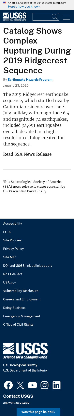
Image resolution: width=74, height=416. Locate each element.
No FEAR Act (12, 274)
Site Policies (12, 240)
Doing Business (14, 308)
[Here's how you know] (37, 5)
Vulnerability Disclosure (20, 291)
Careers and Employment (21, 299)
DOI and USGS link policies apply (27, 266)
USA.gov (9, 282)
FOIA (7, 232)
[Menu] (66, 17)
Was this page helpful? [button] (38, 412)
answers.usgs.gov (16, 403)
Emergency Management (21, 316)
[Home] (14, 20)
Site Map (9, 257)
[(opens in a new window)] (8, 384)
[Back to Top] (59, 401)
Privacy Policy (13, 249)
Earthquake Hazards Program (30, 80)
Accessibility (12, 223)
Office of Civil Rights (18, 324)
